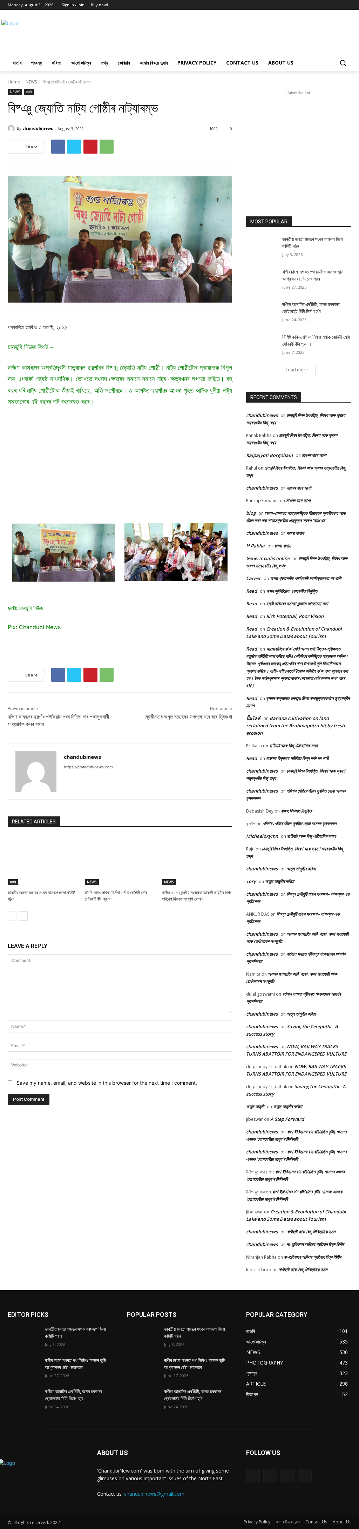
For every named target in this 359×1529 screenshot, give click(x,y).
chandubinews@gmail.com (154, 1493)
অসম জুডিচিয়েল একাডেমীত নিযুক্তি (291, 591)
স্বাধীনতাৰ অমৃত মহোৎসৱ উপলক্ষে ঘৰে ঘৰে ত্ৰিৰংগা (188, 717)
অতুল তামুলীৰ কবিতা (301, 868)
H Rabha (255, 546)
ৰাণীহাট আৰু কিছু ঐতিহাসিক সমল (293, 745)
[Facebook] (328, 5)
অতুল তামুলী (255, 1106)
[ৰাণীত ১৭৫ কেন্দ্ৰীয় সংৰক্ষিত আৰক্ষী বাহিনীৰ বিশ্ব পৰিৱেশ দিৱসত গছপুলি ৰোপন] (197, 860)
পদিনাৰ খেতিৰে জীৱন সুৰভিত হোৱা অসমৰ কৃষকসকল (300, 823)
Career (253, 578)
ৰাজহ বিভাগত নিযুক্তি (296, 811)
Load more (297, 370)
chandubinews (37, 128)
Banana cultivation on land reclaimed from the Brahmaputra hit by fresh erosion (295, 725)
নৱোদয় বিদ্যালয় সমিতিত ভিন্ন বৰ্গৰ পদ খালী (297, 758)
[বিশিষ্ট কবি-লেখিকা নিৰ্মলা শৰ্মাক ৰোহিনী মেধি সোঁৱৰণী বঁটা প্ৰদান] (120, 860)
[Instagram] (270, 1475)
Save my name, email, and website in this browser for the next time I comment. (106, 1083)
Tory (251, 881)
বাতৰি (29, 91)
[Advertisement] (172, 34)
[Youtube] (347, 5)
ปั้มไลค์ (253, 718)
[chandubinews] (12, 128)
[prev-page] (12, 916)
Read (251, 591)
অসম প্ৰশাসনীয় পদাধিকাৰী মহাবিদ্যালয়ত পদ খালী (305, 578)
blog (251, 513)
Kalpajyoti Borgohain (269, 455)
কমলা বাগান (295, 533)
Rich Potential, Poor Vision (295, 616)
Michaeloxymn (262, 836)
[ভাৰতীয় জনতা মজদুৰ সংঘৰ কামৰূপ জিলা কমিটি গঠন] (43, 860)
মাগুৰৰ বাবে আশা (314, 455)
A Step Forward (287, 1119)
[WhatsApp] (107, 147)
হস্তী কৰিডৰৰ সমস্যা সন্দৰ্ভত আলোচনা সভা (297, 603)
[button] (342, 62)
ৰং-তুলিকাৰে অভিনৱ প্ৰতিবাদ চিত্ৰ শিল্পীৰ (315, 1244)
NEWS (31, 82)
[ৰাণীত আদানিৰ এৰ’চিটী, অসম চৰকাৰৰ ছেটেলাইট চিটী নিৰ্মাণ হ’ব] (262, 312)
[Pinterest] (90, 147)
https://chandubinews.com (88, 766)
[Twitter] (337, 5)
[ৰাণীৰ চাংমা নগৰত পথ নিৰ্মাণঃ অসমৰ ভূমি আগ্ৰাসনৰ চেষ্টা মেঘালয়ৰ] (262, 280)
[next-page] (23, 916)
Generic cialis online (268, 558)
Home (14, 82)
